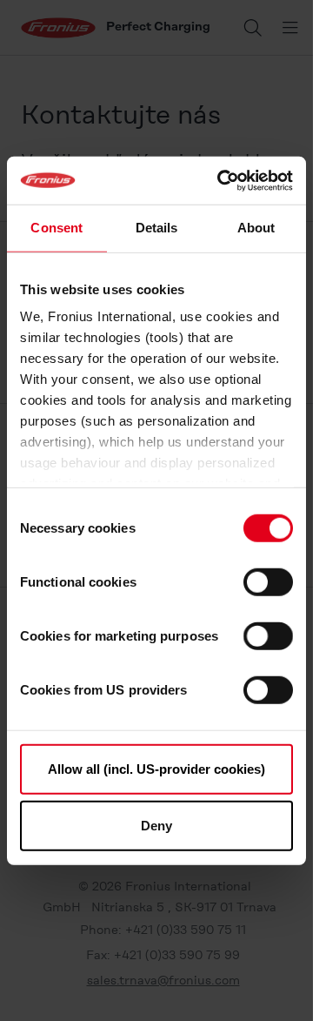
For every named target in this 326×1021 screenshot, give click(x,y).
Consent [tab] (56, 227)
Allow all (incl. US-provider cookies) (156, 768)
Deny (156, 825)
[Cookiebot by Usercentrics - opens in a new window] (221, 180)
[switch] (268, 581)
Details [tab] (157, 227)
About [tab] (256, 227)
